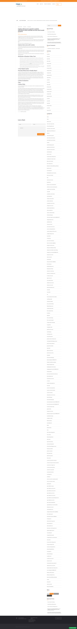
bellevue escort (49, 168)
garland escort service (50, 329)
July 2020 (48, 98)
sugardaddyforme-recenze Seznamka (52, 504)
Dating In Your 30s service (50, 245)
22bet (48, 119)
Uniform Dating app (49, 553)
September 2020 (49, 96)
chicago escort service (50, 205)
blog (47, 177)
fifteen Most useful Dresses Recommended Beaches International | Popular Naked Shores (54, 42)
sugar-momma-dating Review (51, 502)
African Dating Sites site (50, 126)
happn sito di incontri (50, 350)
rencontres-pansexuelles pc (51, 467)
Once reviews (49, 434)
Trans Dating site (49, 532)
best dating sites (49, 170)
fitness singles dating (50, 310)
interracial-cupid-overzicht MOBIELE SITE (53, 404)
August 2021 (49, 77)
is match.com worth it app (50, 406)
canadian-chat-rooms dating (51, 189)
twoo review (48, 539)
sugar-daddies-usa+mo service (51, 490)
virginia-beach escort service (51, 565)
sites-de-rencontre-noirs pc (51, 481)
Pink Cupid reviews (49, 453)
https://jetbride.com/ (50, 376)
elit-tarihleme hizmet (50, 280)
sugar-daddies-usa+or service (51, 495)
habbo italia (48, 348)
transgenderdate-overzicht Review (52, 537)
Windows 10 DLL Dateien (50, 572)
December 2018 (49, 105)
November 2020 (49, 91)
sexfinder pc (48, 476)
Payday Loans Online (50, 448)
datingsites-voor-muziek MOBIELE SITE (52, 252)
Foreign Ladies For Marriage (51, 322)
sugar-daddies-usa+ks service (51, 488)
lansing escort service (50, 411)
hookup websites (49, 371)
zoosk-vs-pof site (49, 584)
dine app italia (49, 259)
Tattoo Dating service (50, 509)
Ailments (48, 133)
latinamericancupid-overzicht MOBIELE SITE (53, 413)
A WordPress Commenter (51, 48)
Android (48, 142)
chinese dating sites (50, 210)
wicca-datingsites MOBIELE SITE (51, 570)
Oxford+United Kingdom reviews (51, 446)
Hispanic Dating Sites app (50, 364)
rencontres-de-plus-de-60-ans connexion (53, 462)
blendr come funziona (50, 175)
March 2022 (48, 61)
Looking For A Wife (49, 418)
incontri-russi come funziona (51, 390)
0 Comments (29, 26)
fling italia (48, 315)
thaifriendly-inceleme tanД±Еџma (52, 516)
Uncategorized (49, 551)
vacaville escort (49, 556)
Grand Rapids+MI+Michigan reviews (52, 341)
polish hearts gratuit (50, 455)
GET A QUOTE (58, 4)
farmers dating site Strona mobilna (52, 296)
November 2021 (49, 70)
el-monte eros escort (50, 275)
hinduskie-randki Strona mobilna (51, 362)
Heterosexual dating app (50, 357)
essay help (48, 289)
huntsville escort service (50, 378)
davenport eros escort (50, 254)
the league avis (49, 518)
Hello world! (58, 48)
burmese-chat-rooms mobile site (51, 184)
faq (47, 294)
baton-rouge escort (49, 163)
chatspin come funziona (50, 198)
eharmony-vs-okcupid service (51, 273)
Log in (48, 593)
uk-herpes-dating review (50, 544)
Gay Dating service (49, 334)
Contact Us (58, 618)
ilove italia (48, 385)
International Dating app (50, 399)
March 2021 (48, 84)
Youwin (48, 579)
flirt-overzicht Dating (50, 317)
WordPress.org (49, 595)
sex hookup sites (49, 474)
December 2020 (49, 89)
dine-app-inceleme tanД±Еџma (51, 261)
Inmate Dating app (49, 397)
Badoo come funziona (50, 161)
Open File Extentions (50, 441)
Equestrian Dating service (50, 287)
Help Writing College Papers (52, 604)
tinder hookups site (49, 523)
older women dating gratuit (51, 432)
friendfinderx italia (49, 327)
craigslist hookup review (50, 233)
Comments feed (56, 593)
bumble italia (49, 182)
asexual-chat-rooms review (51, 149)
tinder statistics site (50, 525)
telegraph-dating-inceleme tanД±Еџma (52, 511)
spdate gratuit (49, 483)
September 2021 (49, 75)
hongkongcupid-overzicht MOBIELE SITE (52, 369)
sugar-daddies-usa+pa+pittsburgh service (53, 497)
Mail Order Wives (49, 420)
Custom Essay (49, 238)
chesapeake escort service (50, 203)
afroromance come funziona (51, 128)
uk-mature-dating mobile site (51, 546)
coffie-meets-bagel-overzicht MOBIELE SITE (53, 217)
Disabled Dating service (50, 266)
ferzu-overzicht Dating (50, 303)
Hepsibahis (48, 355)
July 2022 (48, 54)
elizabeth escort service (50, 282)
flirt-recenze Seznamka (50, 320)
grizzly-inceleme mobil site (50, 343)
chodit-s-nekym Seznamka (50, 212)
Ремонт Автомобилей (50, 586)
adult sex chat (49, 121)
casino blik (48, 191)
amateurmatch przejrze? (50, 135)
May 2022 (48, 56)
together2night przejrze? (50, 530)
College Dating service (50, 219)
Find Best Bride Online (50, 308)
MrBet (48, 425)
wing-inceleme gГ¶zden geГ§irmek (52, 577)
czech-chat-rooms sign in (50, 240)
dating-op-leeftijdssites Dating (51, 247)
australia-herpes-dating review (51, 156)
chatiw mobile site (49, 196)
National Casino (49, 427)
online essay (48, 439)
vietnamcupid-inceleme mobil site (51, 563)
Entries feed (51, 593)
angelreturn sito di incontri (51, 147)
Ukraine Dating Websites (50, 549)
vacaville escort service (50, 558)
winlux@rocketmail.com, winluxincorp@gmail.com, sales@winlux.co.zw (50, 0)
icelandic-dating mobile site (51, 383)
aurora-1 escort (49, 154)
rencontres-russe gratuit (50, 469)
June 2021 (48, 82)
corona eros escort (49, 224)
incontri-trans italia (49, 392)
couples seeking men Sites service (51, 231)
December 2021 (49, 68)
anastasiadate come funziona (51, 140)
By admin (24, 26)
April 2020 (48, 103)
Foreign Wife (49, 324)
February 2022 (49, 63)
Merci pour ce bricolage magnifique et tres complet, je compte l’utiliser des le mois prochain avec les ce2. (54, 39)
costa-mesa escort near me (51, 226)
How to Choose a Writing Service (52, 36)
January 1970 (49, 110)
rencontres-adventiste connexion (52, 460)
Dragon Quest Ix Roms (50, 268)
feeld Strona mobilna (22, 20)
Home (17, 20)
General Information (50, 336)
